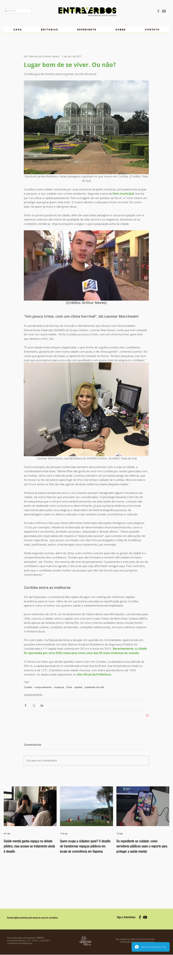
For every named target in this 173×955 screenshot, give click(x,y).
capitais (78, 687)
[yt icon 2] (145, 917)
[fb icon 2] (140, 917)
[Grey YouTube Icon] (163, 11)
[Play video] (86, 265)
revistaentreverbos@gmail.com (19, 943)
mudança (59, 687)
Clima (69, 687)
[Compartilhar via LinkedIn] (42, 705)
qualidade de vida (94, 687)
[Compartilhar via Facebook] (25, 705)
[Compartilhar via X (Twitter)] (33, 705)
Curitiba (28, 687)
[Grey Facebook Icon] (158, 11)
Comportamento (33, 694)
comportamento (43, 687)
